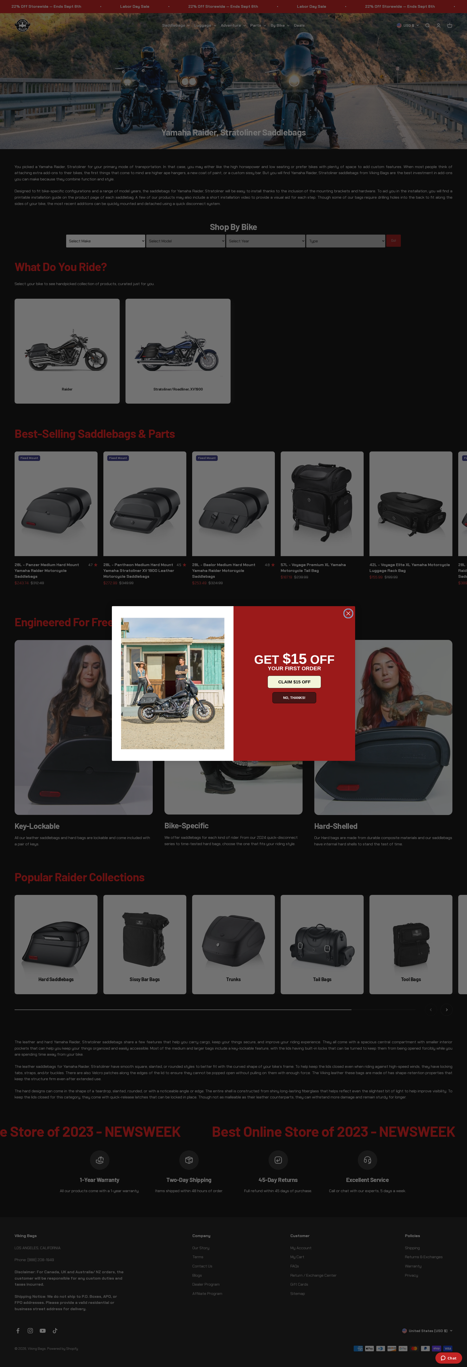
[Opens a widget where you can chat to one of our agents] (448, 1358)
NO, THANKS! (294, 698)
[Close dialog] (348, 613)
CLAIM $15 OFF (294, 681)
